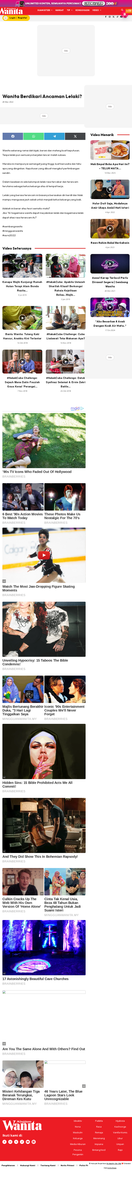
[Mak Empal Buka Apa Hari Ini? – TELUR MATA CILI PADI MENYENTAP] (110, 150)
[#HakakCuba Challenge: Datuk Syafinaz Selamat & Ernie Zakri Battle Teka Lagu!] (66, 361)
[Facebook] (106, 17)
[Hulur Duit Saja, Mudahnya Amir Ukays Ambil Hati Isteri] (110, 189)
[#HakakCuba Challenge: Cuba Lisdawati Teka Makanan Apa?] (66, 318)
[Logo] (10, 11)
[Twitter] (114, 17)
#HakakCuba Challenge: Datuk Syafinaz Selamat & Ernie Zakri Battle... (65, 382)
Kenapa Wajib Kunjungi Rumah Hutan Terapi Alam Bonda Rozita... (22, 286)
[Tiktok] (117, 17)
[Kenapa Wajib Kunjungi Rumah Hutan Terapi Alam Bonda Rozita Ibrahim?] (22, 266)
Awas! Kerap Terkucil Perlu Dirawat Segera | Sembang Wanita (110, 282)
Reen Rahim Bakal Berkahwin (110, 242)
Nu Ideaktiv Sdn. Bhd (114, 1163)
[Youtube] (28, 1142)
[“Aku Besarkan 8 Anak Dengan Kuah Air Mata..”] (110, 307)
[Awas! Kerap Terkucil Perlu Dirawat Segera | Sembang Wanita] (110, 263)
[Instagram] (110, 17)
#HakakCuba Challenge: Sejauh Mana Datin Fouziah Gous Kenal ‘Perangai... (22, 382)
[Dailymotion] (34, 1142)
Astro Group (112, 1168)
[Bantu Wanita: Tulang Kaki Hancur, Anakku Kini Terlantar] (22, 318)
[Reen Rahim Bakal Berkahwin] (110, 228)
